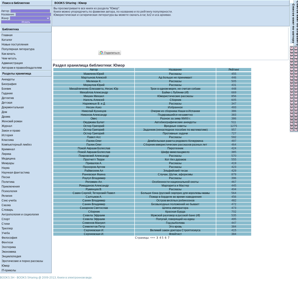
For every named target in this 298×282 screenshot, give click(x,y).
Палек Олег (94, 141)
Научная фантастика (16, 172)
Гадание (7, 93)
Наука (6, 168)
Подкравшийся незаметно (175, 114)
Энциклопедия (11, 256)
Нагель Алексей (93, 100)
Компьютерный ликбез (17, 144)
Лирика (6, 154)
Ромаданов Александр (94, 185)
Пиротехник (175, 148)
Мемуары (8, 163)
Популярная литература (18, 49)
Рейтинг (234, 69)
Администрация (12, 63)
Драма (6, 116)
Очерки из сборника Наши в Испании (175, 111)
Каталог (7, 39)
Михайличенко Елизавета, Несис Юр (93, 88)
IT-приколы (9, 270)
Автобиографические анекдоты (175, 122)
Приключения (11, 186)
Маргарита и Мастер (175, 185)
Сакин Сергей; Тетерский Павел (94, 193)
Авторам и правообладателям (22, 67)
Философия (9, 237)
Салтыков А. (94, 196)
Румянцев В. (94, 189)
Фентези (7, 242)
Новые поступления (15, 44)
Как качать (8, 53)
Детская (7, 102)
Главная (7, 35)
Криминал (8, 149)
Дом (4, 112)
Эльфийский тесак (175, 170)
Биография (9, 84)
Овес (94, 118)
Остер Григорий (93, 126)
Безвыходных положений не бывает (175, 204)
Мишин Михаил (94, 96)
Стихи (6, 223)
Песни (6, 177)
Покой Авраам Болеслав (94, 148)
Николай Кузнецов (94, 111)
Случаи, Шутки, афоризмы (175, 174)
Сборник (175, 100)
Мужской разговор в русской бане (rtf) (175, 215)
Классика (8, 140)
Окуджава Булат (94, 122)
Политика (8, 181)
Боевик (6, 88)
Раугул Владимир (93, 178)
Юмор (6, 265)
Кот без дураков (175, 159)
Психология (9, 191)
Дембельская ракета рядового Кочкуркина (175, 141)
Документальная (13, 107)
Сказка (6, 205)
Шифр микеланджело (175, 152)
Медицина (8, 158)
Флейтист (175, 234)
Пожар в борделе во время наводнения (175, 196)
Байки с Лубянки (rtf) (175, 92)
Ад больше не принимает (175, 77)
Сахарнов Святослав (94, 208)
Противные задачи (175, 133)
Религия (7, 195)
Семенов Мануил (93, 222)
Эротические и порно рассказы (22, 261)
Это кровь (175, 226)
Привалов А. (94, 163)
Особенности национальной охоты (175, 181)
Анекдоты (8, 79)
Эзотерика (9, 247)
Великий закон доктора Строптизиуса (175, 230)
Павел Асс (94, 137)
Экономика (9, 251)
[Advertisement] (137, 39)
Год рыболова (175, 222)
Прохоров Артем (94, 167)
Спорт (6, 219)
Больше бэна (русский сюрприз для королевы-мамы (175, 193)
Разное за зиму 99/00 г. (175, 118)
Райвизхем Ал (94, 170)
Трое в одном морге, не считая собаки (175, 88)
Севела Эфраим (94, 215)
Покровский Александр (94, 155)
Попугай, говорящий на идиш (175, 219)
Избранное (175, 107)
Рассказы (175, 73)
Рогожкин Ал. (93, 181)
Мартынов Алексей (94, 77)
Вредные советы (175, 126)
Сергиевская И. (94, 230)
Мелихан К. (93, 81)
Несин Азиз (94, 107)
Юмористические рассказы (175, 96)
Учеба (6, 233)
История (7, 135)
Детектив (8, 98)
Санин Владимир (93, 200)
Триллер (7, 228)
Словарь (7, 209)
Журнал (7, 126)
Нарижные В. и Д (94, 103)
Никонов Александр (94, 114)
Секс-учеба (9, 200)
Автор (94, 69)
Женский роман (12, 121)
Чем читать (9, 58)
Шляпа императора (175, 208)
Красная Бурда (175, 211)
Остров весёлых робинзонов (175, 200)
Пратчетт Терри (94, 159)
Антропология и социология (20, 214)
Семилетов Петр (94, 226)
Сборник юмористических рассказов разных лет (175, 144)
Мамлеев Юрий (94, 73)
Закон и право (11, 130)
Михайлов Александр (94, 92)
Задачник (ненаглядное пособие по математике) (175, 129)
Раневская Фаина (93, 174)
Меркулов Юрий (94, 85)
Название (175, 69)
